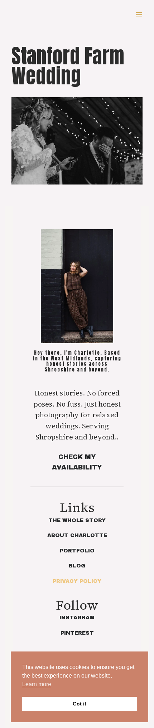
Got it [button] (79, 704)
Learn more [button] (36, 684)
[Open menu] (138, 14)
